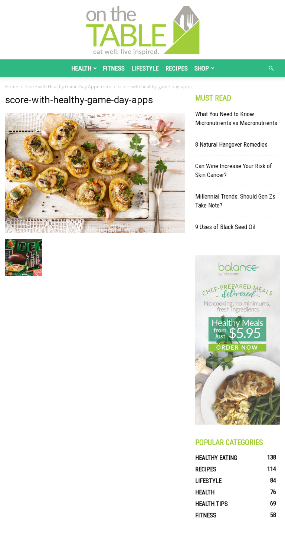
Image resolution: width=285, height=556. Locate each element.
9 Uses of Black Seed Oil (225, 226)
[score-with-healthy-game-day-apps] (95, 231)
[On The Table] (142, 29)
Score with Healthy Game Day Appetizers (68, 87)
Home (11, 87)
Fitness (114, 68)
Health (81, 68)
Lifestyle (145, 68)
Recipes (177, 68)
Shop (201, 68)
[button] (271, 68)
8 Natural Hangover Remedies (231, 144)
